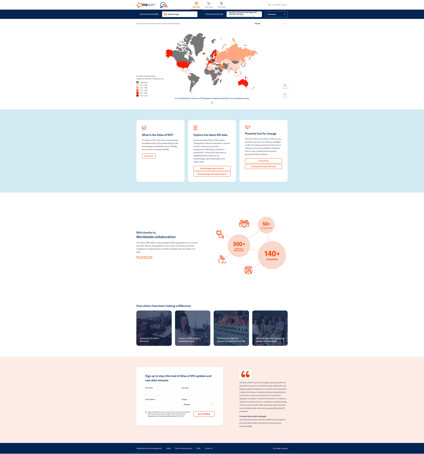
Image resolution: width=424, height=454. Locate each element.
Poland (257, 23)
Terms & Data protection (183, 448)
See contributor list (144, 256)
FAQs (198, 448)
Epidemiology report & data (211, 168)
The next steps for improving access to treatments (270, 340)
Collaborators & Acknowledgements (149, 448)
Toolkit (168, 448)
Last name (185, 388)
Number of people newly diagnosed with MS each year (243, 14)
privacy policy (152, 416)
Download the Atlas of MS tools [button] (263, 166)
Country (184, 399)
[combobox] (197, 404)
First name (149, 388)
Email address (150, 399)
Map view (196, 7)
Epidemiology (173, 14)
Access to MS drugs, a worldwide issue (189, 340)
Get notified (204, 413)
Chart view (209, 7)
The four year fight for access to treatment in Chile (231, 340)
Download (272, 14)
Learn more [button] (148, 156)
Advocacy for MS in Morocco (149, 340)
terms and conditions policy (167, 416)
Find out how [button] (263, 161)
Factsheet (222, 7)
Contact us (209, 448)
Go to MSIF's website (279, 5)
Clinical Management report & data (211, 174)
